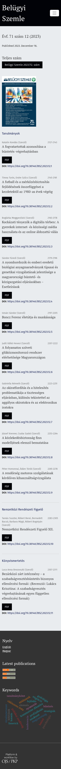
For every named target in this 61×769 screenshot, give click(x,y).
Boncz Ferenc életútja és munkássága (28, 317)
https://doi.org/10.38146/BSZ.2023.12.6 (30, 372)
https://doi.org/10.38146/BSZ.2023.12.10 (30, 543)
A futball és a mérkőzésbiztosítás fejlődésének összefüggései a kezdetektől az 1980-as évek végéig (27, 187)
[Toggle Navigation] (54, 13)
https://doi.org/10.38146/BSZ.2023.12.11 (30, 613)
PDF (7, 159)
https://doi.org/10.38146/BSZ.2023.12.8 (30, 457)
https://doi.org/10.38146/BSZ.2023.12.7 (29, 422)
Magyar (6, 650)
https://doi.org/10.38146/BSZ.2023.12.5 (29, 331)
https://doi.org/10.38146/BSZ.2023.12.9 (29, 492)
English (6, 647)
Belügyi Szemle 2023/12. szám (22, 64)
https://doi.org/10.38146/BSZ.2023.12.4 (29, 301)
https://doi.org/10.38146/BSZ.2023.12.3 (29, 246)
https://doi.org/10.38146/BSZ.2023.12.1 (29, 166)
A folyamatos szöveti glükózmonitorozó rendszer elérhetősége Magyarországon (23, 352)
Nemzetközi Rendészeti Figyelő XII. (28, 529)
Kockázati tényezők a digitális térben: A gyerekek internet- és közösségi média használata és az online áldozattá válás (30, 227)
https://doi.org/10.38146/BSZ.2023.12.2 (29, 206)
